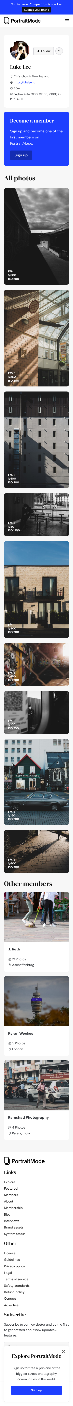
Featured (11, 1188)
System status (14, 1234)
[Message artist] (59, 51)
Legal (8, 1273)
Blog (7, 1214)
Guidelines (12, 1260)
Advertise (11, 1305)
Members (11, 1195)
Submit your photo (36, 9)
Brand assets (14, 1227)
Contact (10, 1298)
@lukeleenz (57, 192)
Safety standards (17, 1285)
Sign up (21, 155)
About (8, 1201)
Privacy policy (14, 1266)
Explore (9, 1182)
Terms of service (16, 1279)
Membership (13, 1208)
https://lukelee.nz (24, 82)
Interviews (11, 1221)
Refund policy (14, 1292)
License (9, 1253)
